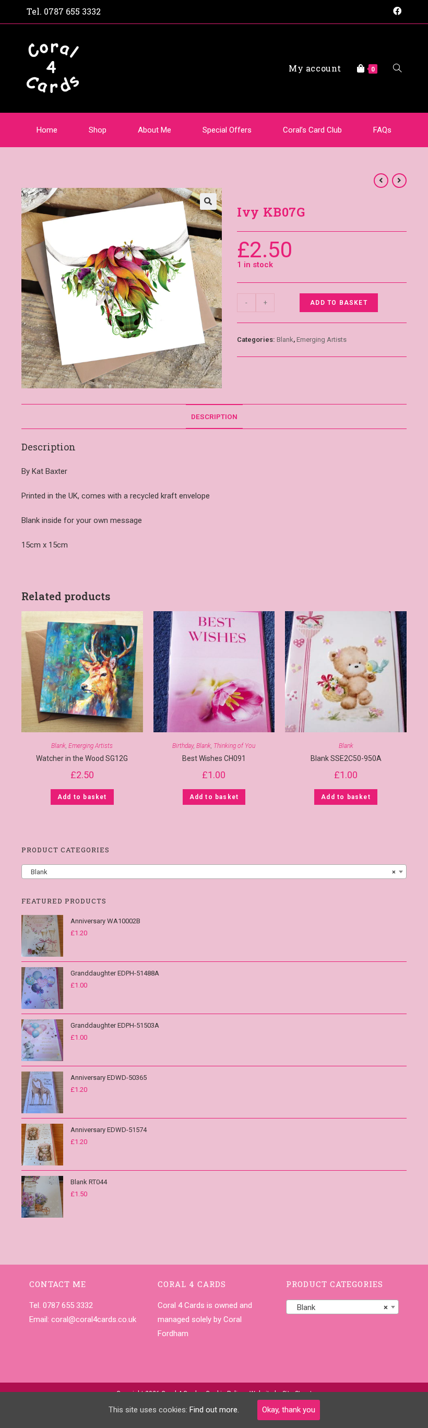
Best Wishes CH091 (214, 758)
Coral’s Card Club (312, 130)
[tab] (214, 416)
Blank (285, 339)
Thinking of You (234, 745)
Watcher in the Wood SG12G (82, 758)
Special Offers (227, 130)
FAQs (382, 130)
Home (47, 130)
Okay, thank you (288, 1409)
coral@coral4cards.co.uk (93, 1319)
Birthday (183, 745)
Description (214, 416)
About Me (154, 130)
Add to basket (338, 302)
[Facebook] (395, 11)
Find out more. (214, 1409)
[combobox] (214, 871)
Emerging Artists (321, 339)
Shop (97, 130)
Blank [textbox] (211, 872)
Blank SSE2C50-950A (346, 758)
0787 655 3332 (72, 11)
